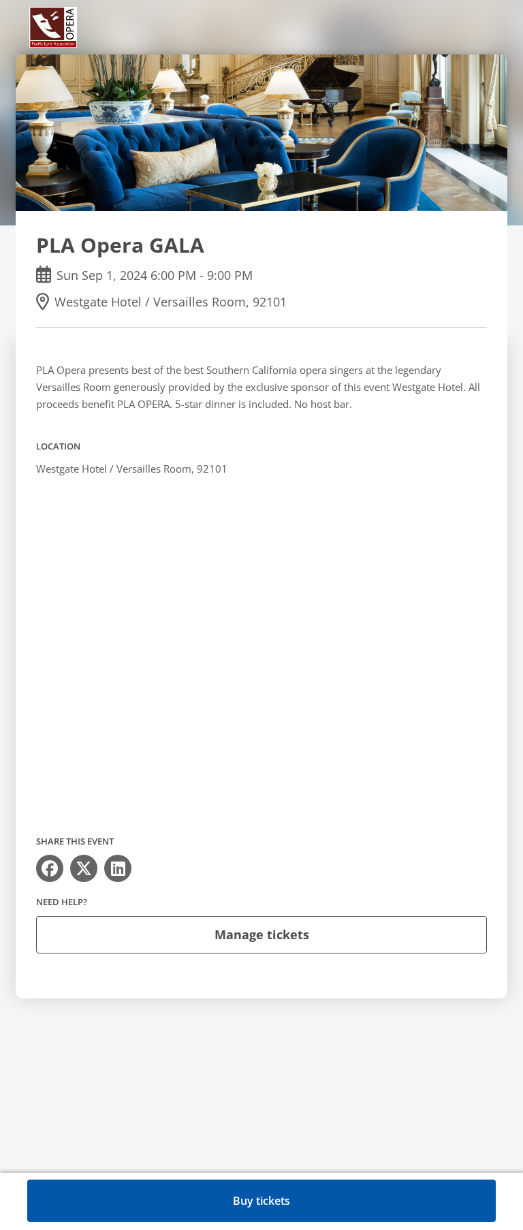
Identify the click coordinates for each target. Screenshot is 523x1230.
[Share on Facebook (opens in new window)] (49, 868)
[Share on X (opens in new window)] (83, 868)
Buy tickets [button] (261, 1200)
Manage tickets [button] (262, 934)
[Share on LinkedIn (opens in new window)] (117, 868)
